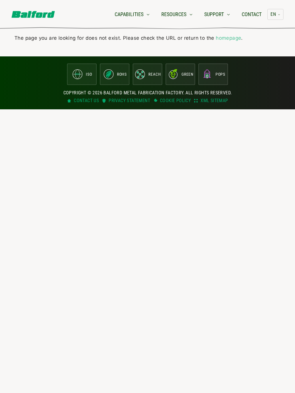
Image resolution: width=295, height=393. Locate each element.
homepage (228, 38)
